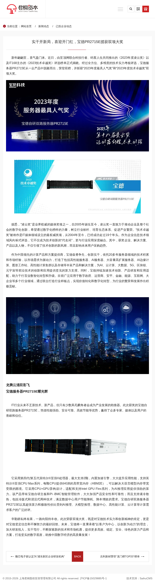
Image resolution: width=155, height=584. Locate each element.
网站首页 (26, 26)
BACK (77, 556)
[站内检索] (131, 9)
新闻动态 (43, 26)
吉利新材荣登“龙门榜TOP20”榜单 (120, 556)
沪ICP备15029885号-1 (93, 578)
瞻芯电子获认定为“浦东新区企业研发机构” (40, 556)
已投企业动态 (64, 26)
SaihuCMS (146, 578)
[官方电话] (145, 9)
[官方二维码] (138, 9)
